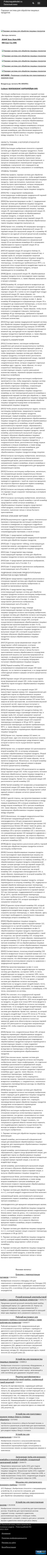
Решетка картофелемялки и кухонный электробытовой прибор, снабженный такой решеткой (21, 1379)
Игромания (6, 1533)
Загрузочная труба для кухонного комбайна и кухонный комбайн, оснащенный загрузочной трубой (23, 1460)
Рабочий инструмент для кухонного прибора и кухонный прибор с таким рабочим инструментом (21, 1320)
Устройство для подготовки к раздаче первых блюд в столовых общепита (20, 1417)
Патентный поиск (10, 4)
